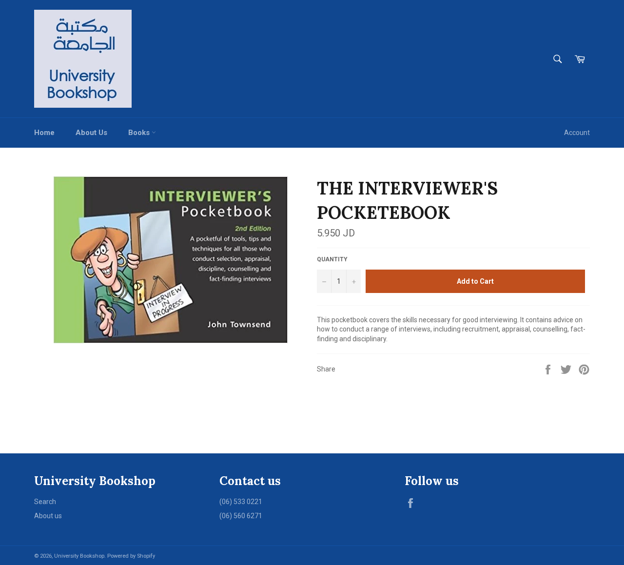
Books (140, 132)
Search (45, 502)
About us (48, 516)
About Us (91, 132)
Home (44, 132)
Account (577, 132)
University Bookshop (79, 556)
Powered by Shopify (131, 556)
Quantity (332, 259)
